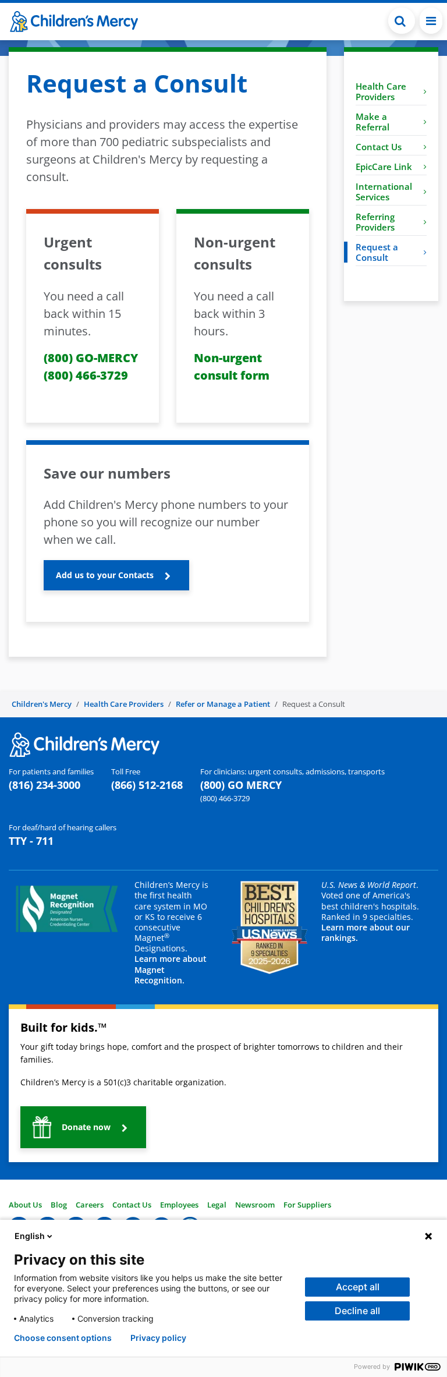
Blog (59, 1204)
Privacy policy (158, 1338)
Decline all (357, 1310)
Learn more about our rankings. (365, 932)
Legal (216, 1204)
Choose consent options (63, 1338)
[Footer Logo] (84, 743)
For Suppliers (307, 1204)
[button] (401, 21)
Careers (90, 1204)
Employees (179, 1204)
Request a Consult (377, 252)
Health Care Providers (381, 91)
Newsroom (255, 1204)
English (30, 1236)
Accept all (357, 1287)
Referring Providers (375, 221)
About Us (25, 1204)
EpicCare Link (384, 166)
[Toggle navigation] (431, 21)
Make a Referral (372, 121)
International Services (384, 191)
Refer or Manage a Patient (223, 704)
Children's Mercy (42, 704)
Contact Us (379, 146)
